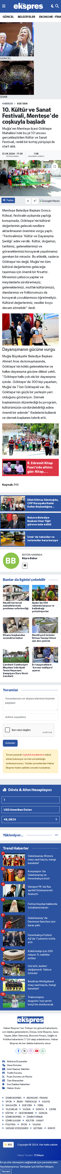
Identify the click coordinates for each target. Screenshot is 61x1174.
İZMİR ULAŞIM (13, 1120)
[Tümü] (56, 835)
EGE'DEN (22, 104)
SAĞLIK (26, 1109)
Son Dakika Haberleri (18, 1084)
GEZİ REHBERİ (26, 1113)
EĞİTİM (9, 1113)
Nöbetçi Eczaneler (17, 1061)
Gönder (10, 743)
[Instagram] (30, 1051)
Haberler (7, 104)
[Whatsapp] (43, 1051)
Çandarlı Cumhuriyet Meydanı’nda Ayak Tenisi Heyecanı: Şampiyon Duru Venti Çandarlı (15, 670)
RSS (9, 1144)
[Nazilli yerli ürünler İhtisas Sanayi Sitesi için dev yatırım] (45, 625)
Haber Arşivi (13, 1088)
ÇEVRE (52, 1109)
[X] (24, 1051)
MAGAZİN (11, 1105)
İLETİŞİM (38, 1128)
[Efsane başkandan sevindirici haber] (16, 625)
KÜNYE (51, 1128)
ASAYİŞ (46, 1101)
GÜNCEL (8, 16)
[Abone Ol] (49, 200)
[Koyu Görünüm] (52, 6)
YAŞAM (36, 1124)
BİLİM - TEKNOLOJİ (27, 1101)
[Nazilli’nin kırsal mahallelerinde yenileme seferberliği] (16, 592)
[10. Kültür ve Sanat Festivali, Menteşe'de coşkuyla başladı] (30, 178)
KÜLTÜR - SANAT (35, 1120)
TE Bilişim (39, 1155)
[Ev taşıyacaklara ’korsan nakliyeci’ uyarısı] (45, 654)
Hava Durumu (14, 1065)
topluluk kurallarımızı (33, 754)
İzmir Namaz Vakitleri (18, 1069)
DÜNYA (40, 1109)
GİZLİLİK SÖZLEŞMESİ (17, 1128)
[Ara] (57, 6)
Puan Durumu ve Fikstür (19, 1076)
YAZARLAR (11, 1109)
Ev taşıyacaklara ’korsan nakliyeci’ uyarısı (42, 668)
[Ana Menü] (3, 6)
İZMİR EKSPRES (14, 1098)
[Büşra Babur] (11, 560)
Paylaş (10, 200)
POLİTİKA (11, 1124)
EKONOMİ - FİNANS (37, 1098)
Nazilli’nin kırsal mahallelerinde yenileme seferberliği (15, 606)
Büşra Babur (29, 558)
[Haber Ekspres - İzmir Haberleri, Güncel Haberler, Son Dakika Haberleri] (28, 6)
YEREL (40, 1105)
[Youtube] (36, 1051)
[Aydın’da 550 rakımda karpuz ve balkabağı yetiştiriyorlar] (45, 592)
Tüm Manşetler (15, 1080)
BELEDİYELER (26, 16)
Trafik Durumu (14, 1073)
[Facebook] (18, 1051)
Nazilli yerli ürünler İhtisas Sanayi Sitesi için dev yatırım (44, 638)
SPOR (9, 1101)
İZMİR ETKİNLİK (35, 1117)
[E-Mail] (25, 566)
